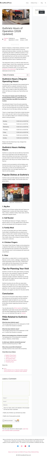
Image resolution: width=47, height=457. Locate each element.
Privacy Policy (27, 452)
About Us (10, 452)
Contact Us (16, 452)
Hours (5, 368)
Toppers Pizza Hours (11, 357)
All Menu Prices (34, 2)
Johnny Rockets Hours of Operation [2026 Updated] (15, 371)
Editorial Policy (35, 452)
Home (27, 2)
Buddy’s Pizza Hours (11, 355)
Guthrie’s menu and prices (9, 69)
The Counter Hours (10, 358)
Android (23, 313)
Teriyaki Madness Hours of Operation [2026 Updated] (15, 370)
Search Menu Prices (39, 9)
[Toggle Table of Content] (27, 75)
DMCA (21, 452)
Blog (42, 2)
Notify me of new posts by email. (11, 416)
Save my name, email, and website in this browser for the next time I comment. (16, 408)
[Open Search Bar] (45, 3)
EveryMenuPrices (6, 3)
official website (18, 308)
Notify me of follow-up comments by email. (14, 412)
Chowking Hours (10, 361)
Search (41, 12)
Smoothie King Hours (11, 360)
